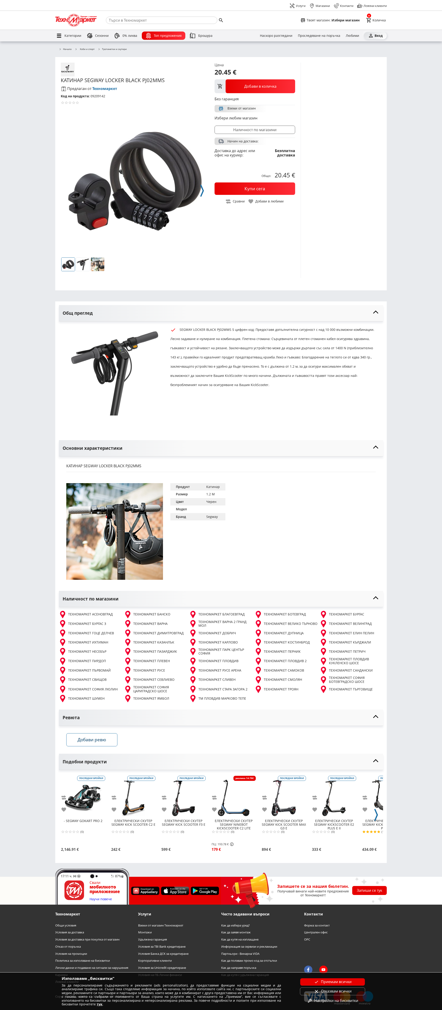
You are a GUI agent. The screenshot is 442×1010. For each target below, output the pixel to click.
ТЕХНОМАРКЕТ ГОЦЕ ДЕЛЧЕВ (91, 633)
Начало (67, 49)
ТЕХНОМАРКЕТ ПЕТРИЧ (347, 651)
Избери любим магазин (236, 118)
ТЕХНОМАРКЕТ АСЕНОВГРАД (90, 614)
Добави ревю (92, 739)
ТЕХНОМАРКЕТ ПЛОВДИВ (218, 661)
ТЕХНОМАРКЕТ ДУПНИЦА (284, 633)
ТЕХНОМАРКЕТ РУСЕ (149, 670)
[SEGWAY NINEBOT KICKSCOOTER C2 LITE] (234, 796)
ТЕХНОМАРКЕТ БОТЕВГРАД (285, 614)
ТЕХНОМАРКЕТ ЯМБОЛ (151, 698)
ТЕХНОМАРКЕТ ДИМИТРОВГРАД (158, 633)
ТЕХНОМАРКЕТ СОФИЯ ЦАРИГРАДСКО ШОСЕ (151, 689)
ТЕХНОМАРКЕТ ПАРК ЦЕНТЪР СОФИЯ (221, 651)
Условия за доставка (69, 932)
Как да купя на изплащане (240, 939)
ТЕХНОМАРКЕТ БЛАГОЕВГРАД (221, 614)
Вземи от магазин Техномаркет (160, 925)
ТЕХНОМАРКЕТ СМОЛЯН (283, 679)
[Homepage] (76, 20)
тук (99, 1004)
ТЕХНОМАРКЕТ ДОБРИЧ (217, 633)
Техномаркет (104, 89)
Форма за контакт (317, 925)
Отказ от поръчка (68, 946)
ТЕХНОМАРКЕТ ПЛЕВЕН (151, 661)
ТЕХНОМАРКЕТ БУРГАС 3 (87, 623)
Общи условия (65, 925)
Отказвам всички (336, 991)
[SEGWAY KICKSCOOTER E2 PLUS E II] (334, 796)
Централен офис (316, 932)
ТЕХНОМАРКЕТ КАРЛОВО (218, 642)
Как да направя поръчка (238, 968)
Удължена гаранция (152, 939)
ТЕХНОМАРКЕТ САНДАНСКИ (351, 670)
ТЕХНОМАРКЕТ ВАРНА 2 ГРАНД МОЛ (222, 624)
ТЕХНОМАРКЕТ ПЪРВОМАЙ (89, 670)
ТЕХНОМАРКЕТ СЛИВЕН (217, 679)
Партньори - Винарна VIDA (240, 953)
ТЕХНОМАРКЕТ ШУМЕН (86, 698)
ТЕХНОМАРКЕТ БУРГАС (346, 614)
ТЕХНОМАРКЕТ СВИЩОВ (87, 679)
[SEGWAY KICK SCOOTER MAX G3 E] (284, 796)
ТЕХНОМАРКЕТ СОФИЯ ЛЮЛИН (93, 689)
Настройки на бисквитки (336, 1000)
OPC (307, 939)
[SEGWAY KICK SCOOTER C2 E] (133, 796)
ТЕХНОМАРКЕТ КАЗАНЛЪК (153, 642)
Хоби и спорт (87, 49)
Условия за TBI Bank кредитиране (162, 946)
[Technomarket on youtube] (323, 970)
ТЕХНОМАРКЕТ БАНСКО (151, 614)
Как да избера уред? (235, 925)
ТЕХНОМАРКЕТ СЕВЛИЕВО (153, 679)
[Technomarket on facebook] (308, 970)
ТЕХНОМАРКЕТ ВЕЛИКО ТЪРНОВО (290, 623)
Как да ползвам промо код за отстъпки (249, 960)
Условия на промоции (71, 953)
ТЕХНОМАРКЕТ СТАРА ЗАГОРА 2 (222, 689)
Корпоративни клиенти (155, 960)
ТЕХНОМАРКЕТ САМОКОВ (284, 670)
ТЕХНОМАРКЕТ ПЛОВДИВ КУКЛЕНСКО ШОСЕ (349, 661)
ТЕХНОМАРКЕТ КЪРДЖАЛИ (350, 642)
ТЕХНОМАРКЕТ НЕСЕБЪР (87, 651)
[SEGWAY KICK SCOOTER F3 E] (183, 796)
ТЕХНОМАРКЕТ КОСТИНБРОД (287, 642)
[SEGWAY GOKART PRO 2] (83, 796)
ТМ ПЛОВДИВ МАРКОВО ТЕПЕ (222, 698)
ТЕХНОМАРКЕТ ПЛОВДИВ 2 (285, 661)
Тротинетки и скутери (114, 49)
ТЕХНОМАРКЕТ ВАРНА (150, 623)
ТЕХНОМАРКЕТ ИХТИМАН (88, 642)
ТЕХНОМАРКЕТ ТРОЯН (281, 689)
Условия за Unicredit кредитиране (162, 968)
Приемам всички (336, 981)
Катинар (213, 487)
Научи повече (101, 899)
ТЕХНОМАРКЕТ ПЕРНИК (282, 651)
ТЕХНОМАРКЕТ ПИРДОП (87, 661)
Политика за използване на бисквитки (82, 960)
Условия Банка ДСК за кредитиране (163, 953)
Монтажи (145, 932)
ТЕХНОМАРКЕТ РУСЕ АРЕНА (219, 670)
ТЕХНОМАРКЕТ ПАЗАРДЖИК (155, 651)
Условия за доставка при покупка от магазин (87, 939)
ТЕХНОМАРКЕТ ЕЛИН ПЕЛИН (351, 633)
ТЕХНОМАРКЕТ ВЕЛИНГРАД (350, 623)
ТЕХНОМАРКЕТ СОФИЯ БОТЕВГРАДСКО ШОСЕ (347, 680)
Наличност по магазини (254, 129)
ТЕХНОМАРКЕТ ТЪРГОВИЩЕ (351, 689)
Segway (212, 516)
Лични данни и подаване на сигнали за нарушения (91, 968)
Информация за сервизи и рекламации (249, 946)
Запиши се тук (369, 890)
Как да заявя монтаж (236, 932)
